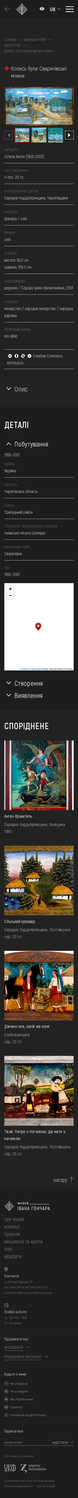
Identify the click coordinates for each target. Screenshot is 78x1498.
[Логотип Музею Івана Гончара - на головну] (22, 9)
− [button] (10, 595)
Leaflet (23, 668)
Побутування (31, 444)
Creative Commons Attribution (35, 359)
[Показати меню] (70, 9)
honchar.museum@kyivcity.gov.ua (32, 1293)
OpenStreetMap (40, 668)
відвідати (13, 1256)
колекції (12, 1226)
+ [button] (10, 589)
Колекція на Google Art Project (28, 1415)
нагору (60, 1179)
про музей (14, 1219)
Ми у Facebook (19, 1383)
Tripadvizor (16, 1407)
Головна (10, 39)
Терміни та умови (46, 1486)
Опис (21, 389)
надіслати (60, 1442)
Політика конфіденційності (18, 1486)
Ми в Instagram (19, 1391)
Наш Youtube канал (21, 1399)
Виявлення (29, 695)
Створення (29, 683)
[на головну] (38, 1206)
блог (8, 1248)
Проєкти (12, 1234)
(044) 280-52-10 (39, 1287)
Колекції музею (35, 39)
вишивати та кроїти (23, 1241)
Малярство (12, 45)
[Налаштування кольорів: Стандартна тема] (42, 9)
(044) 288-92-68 (19, 1287)
